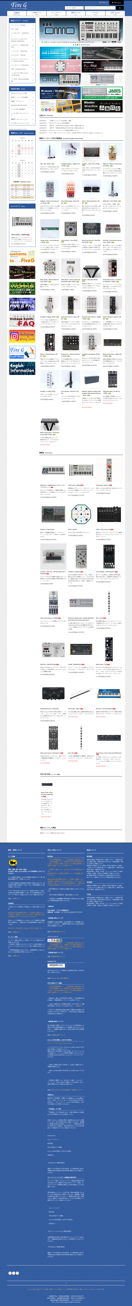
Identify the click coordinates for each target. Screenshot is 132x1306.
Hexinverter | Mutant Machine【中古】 (70, 355)
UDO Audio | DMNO (74, 485)
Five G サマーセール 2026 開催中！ (60, 123)
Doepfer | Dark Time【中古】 (91, 164)
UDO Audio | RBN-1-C (102, 485)
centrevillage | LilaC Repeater (105, 572)
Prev (41, 30)
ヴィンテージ (56, 13)
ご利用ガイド (36, 13)
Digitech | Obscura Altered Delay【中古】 (112, 165)
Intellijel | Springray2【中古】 (91, 354)
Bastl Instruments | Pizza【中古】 (70, 318)
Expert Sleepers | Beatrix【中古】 (112, 318)
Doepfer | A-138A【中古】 (48, 391)
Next (120, 30)
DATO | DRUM (72, 529)
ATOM (102, 1289)
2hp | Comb (99, 618)
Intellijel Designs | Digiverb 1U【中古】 (70, 165)
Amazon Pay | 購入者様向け (60, 978)
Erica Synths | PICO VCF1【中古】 (70, 392)
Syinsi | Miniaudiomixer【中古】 (91, 202)
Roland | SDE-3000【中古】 (90, 279)
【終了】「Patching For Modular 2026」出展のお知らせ (66, 125)
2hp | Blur (71, 753)
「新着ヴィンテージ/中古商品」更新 (60, 121)
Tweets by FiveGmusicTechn (18, 129)
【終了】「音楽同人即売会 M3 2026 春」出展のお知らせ (66, 128)
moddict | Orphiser (74, 572)
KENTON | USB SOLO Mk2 (48, 664)
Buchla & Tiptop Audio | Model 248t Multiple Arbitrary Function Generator (81, 619)
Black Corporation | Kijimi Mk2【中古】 (112, 355)
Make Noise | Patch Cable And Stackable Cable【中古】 (70, 280)
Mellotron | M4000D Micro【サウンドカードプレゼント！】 (52, 486)
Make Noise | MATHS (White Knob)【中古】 (49, 280)
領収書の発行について (58, 932)
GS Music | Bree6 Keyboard (104, 709)
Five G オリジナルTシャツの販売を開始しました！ (64, 130)
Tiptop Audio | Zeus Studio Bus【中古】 (49, 241)
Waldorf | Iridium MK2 (47, 529)
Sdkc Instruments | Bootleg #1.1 (50, 753)
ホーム (30, 1289)
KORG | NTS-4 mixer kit (103, 529)
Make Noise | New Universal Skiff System (109, 753)
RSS (99, 1289)
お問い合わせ (115, 13)
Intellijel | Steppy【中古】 (48, 317)
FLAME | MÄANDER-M (74, 664)
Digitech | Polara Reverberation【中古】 (49, 202)
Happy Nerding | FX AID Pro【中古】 (111, 392)
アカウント (105, 2)
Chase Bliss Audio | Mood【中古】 (70, 202)
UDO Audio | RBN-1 (74, 709)
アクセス (95, 13)
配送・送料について (51, 1289)
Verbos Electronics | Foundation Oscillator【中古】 (112, 280)
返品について (62, 1289)
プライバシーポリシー (90, 1289)
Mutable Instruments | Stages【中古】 (91, 318)
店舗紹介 (17, 13)
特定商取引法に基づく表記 (74, 1289)
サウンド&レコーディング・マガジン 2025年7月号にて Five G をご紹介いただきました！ (76, 133)
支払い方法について (38, 1289)
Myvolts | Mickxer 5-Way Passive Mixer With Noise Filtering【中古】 (91, 393)
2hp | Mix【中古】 (45, 164)
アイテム (117, 2)
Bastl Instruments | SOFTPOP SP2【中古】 (91, 241)
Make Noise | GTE (101, 664)
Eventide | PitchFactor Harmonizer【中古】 (112, 241)
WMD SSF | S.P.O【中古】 (110, 201)
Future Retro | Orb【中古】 (69, 240)
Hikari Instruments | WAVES (49, 618)
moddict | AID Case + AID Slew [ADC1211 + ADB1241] (53, 572)
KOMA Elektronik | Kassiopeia (49, 709)
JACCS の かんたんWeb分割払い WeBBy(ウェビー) (67, 1090)
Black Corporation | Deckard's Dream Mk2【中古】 (49, 433)
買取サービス (75, 13)
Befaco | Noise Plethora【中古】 (49, 355)
